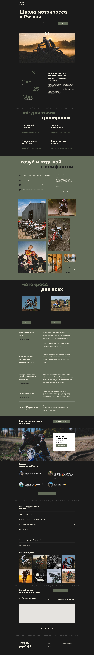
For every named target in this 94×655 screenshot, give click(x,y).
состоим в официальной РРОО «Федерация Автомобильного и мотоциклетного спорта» (68, 94)
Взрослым (49, 643)
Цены (49, 644)
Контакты (49, 646)
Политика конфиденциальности (68, 643)
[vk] (41, 628)
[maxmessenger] (45, 628)
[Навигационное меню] (74, 3)
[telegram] (52, 628)
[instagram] (49, 628)
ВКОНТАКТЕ (68, 272)
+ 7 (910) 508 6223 (27, 598)
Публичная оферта (66, 641)
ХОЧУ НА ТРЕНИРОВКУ (24, 339)
